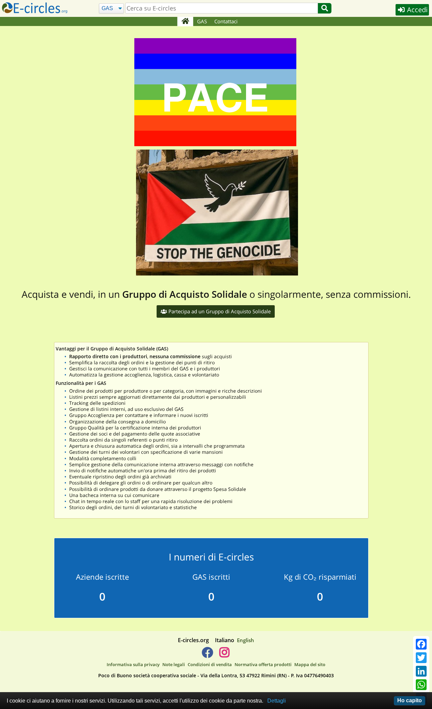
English (245, 640)
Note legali (173, 664)
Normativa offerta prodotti (263, 664)
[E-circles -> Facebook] (207, 655)
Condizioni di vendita (210, 664)
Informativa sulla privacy (133, 664)
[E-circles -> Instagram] (224, 655)
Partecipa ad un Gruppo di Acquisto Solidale (219, 311)
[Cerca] (324, 8)
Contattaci (226, 21)
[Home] (185, 21)
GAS (202, 21)
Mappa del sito (309, 664)
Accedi (416, 9)
